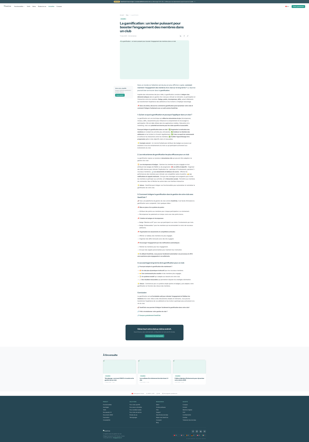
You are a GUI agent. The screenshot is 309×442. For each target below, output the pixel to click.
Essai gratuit (119, 95)
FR (288, 6)
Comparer (159, 420)
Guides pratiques (161, 407)
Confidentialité (187, 415)
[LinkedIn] (200, 431)
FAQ (157, 409)
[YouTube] (204, 431)
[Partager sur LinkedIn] (180, 36)
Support (158, 412)
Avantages (106, 407)
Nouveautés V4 (107, 412)
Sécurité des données (162, 415)
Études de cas (42, 6)
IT (204, 435)
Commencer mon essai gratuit (154, 336)
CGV (184, 412)
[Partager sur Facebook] (184, 36)
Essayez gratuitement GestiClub (150, 315)
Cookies (185, 417)
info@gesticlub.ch (117, 437)
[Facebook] (193, 431)
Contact (185, 407)
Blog (127, 15)
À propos (59, 6)
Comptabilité (106, 420)
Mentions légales (187, 409)
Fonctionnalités (18, 6)
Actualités (51, 6)
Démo (34, 6)
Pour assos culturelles (136, 407)
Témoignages (133, 417)
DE (193, 435)
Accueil (122, 15)
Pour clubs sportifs (135, 404)
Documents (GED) (108, 415)
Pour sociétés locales (135, 409)
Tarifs (28, 6)
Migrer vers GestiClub (162, 417)
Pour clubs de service (135, 412)
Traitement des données (189, 420)
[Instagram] (196, 431)
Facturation (106, 417)
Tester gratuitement (298, 6)
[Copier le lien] (187, 36)
